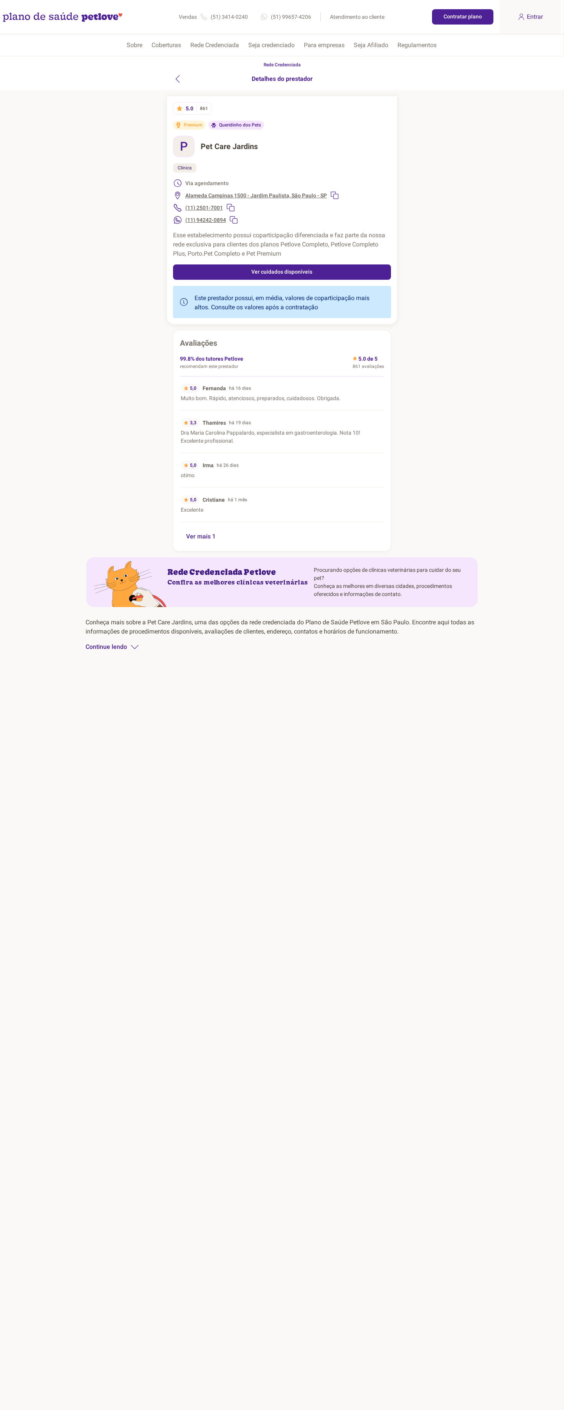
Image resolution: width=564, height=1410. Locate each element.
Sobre (134, 45)
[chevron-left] (177, 79)
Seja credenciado (271, 45)
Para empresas (324, 45)
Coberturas (166, 45)
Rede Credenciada (214, 45)
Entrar (535, 16)
